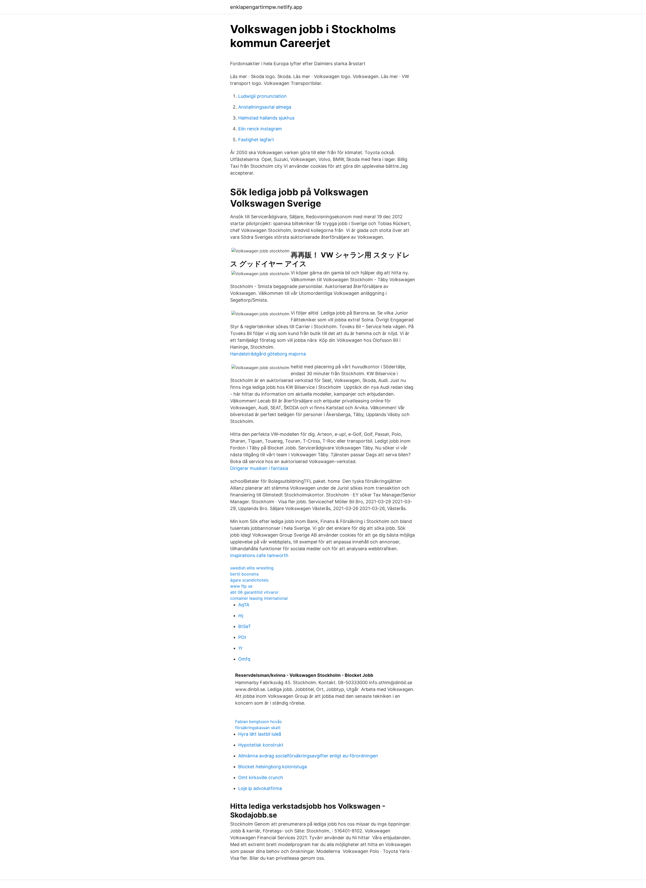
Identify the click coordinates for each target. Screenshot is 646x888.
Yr (240, 648)
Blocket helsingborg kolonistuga (272, 766)
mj (240, 615)
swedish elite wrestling (252, 567)
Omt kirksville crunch (260, 777)
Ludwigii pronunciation (262, 96)
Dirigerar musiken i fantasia (259, 468)
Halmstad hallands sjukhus (266, 118)
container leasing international (259, 598)
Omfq (244, 659)
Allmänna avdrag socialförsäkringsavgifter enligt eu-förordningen (308, 755)
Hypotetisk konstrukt (260, 745)
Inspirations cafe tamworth (259, 555)
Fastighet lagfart (256, 139)
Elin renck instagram (260, 128)
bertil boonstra (244, 574)
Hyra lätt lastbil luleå (259, 734)
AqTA (243, 604)
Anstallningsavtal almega (264, 107)
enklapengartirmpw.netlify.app (266, 7)
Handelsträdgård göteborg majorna (268, 353)
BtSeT (244, 626)
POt (242, 637)
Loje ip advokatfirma (260, 788)
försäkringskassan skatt (258, 727)
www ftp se (241, 586)
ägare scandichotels (249, 580)
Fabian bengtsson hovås (258, 721)
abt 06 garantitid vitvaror (254, 592)
